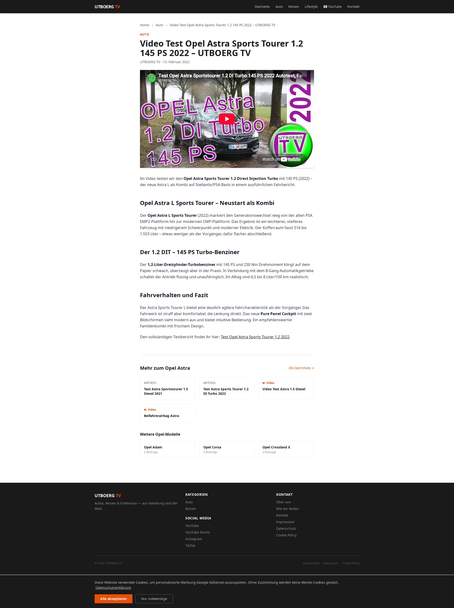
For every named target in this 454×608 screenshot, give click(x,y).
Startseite (262, 6)
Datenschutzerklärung (113, 587)
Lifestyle (311, 6)
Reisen (293, 6)
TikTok (190, 545)
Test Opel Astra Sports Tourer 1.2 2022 (255, 336)
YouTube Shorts (197, 532)
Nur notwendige (154, 598)
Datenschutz (286, 528)
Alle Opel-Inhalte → (301, 368)
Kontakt (353, 6)
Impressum (285, 522)
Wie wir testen (287, 508)
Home (144, 25)
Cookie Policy (286, 535)
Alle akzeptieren (113, 598)
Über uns (283, 502)
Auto (279, 6)
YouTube (335, 6)
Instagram (193, 539)
